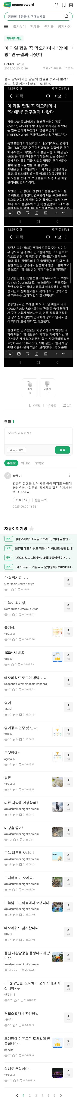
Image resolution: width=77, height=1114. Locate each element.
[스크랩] (62, 5)
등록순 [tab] (39, 463)
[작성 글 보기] (70, 5)
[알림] (55, 5)
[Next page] (60, 1095)
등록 (62, 449)
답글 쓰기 (41, 500)
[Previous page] (17, 1095)
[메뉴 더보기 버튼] (6, 26)
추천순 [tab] (11, 463)
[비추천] (26, 500)
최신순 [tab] (25, 463)
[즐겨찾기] (31, 528)
